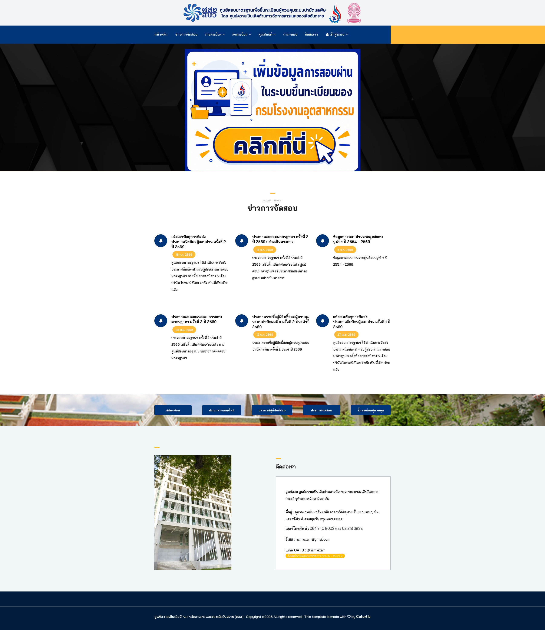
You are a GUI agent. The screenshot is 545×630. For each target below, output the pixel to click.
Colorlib (363, 616)
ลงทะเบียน (240, 34)
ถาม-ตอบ (290, 34)
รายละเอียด (213, 34)
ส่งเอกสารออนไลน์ (221, 410)
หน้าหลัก (161, 34)
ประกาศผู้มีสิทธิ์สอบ (272, 410)
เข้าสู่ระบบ (337, 34)
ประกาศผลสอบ (321, 410)
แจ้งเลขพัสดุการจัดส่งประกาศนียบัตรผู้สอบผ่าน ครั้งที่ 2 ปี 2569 (198, 242)
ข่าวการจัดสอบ (186, 34)
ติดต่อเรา (311, 34)
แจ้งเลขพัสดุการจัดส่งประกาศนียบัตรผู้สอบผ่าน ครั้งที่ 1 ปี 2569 (361, 322)
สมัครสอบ (173, 410)
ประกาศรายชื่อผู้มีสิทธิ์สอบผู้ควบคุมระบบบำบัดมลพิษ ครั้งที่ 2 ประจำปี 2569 (281, 322)
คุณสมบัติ (265, 34)
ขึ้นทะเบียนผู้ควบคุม (370, 410)
